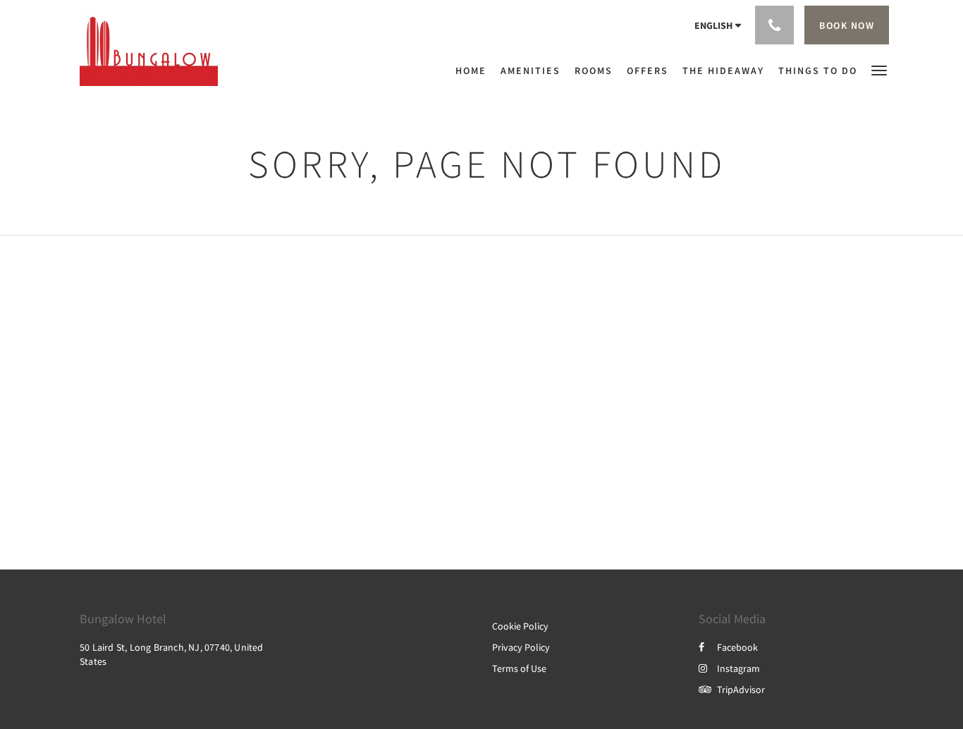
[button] (879, 69)
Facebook (737, 647)
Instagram (738, 668)
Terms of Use (519, 668)
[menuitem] (474, 70)
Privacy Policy (521, 647)
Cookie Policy (520, 626)
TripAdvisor (741, 689)
